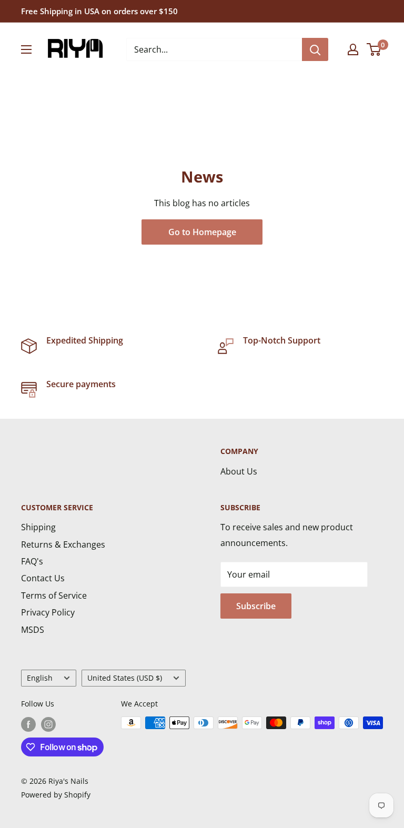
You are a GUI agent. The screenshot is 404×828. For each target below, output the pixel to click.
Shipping (38, 527)
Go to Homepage (202, 232)
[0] (374, 49)
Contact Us (43, 578)
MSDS (32, 629)
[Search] (315, 49)
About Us (238, 471)
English (40, 678)
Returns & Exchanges (63, 544)
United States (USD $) (124, 678)
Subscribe (256, 606)
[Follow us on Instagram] (48, 723)
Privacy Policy (48, 612)
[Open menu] (26, 49)
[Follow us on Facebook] (28, 723)
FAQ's (32, 561)
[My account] (353, 49)
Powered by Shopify (55, 795)
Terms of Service (54, 595)
